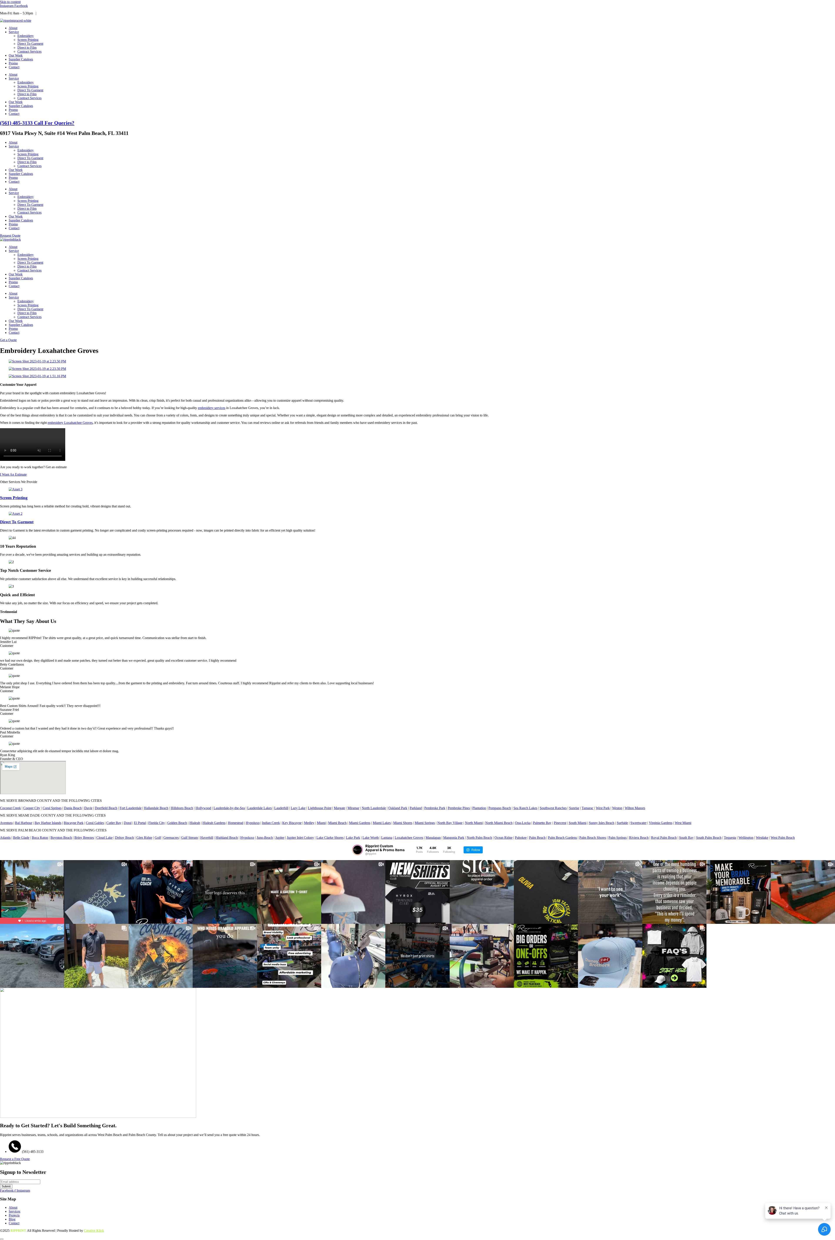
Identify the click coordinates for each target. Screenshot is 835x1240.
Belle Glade (21, 837)
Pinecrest (560, 823)
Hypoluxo (253, 823)
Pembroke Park (434, 808)
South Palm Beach (708, 837)
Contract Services (29, 51)
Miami (321, 823)
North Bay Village (450, 823)
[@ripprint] (357, 850)
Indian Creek (271, 823)
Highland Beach (226, 837)
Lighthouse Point (319, 808)
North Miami (474, 823)
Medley (309, 823)
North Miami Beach (499, 823)
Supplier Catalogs (21, 59)
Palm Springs (617, 837)
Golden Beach (177, 823)
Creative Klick (94, 1230)
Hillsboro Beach (182, 808)
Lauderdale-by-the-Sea (229, 808)
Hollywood (203, 808)
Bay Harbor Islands (48, 823)
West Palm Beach (783, 837)
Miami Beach (337, 823)
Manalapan (433, 837)
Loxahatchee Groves (409, 837)
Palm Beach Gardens (562, 837)
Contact (14, 67)
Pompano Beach (499, 808)
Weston (617, 808)
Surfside (622, 823)
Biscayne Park (74, 823)
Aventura (6, 823)
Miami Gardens (359, 823)
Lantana (386, 837)
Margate (339, 808)
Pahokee (521, 837)
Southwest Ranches (553, 808)
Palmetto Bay (542, 823)
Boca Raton (40, 837)
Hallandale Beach (156, 808)
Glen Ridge (144, 837)
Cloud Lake (104, 837)
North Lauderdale (374, 808)
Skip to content (10, 2)
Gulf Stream (189, 837)
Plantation (479, 808)
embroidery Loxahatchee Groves (70, 423)
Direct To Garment (30, 43)
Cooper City (31, 808)
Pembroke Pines (459, 808)
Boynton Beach (61, 837)
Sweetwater (638, 823)
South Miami (577, 823)
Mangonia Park (453, 837)
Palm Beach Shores (592, 837)
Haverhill (206, 837)
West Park (603, 808)
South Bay (686, 837)
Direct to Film (27, 47)
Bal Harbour (23, 823)
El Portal (140, 823)
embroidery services (211, 408)
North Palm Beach (479, 837)
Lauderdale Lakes (259, 808)
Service (14, 32)
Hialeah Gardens (213, 823)
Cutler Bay (113, 823)
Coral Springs (52, 808)
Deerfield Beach (106, 808)
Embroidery (25, 36)
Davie (88, 808)
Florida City (156, 823)
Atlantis (5, 837)
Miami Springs (425, 823)
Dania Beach (73, 808)
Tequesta (730, 837)
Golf (158, 837)
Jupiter (279, 837)
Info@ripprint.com (51, 13)
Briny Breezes (84, 837)
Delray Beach (124, 837)
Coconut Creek (10, 808)
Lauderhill (281, 808)
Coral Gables (95, 823)
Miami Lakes (382, 823)
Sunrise (574, 808)
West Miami (683, 823)
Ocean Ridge (503, 837)
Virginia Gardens (660, 823)
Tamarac (587, 808)
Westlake (762, 837)
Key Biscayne (292, 823)
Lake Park (353, 837)
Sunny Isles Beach (601, 823)
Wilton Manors (635, 808)
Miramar (353, 808)
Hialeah (194, 823)
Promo (13, 63)
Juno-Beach (265, 837)
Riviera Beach (639, 837)
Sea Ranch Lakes (525, 808)
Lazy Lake (298, 808)
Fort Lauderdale (131, 808)
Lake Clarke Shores (330, 837)
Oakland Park (397, 808)
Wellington (745, 837)
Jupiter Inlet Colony (300, 837)
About (13, 28)
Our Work (16, 55)
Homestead (235, 823)
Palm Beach (537, 837)
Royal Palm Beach (664, 837)
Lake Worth (370, 837)
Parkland (416, 808)
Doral (128, 823)
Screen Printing (27, 40)
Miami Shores (402, 823)
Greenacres (171, 837)
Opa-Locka (523, 823)
